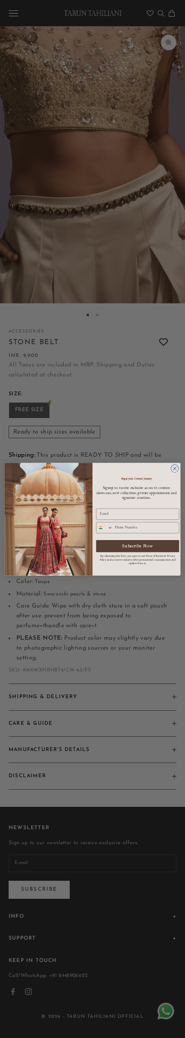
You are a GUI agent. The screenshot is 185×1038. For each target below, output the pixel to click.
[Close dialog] (175, 468)
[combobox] (104, 527)
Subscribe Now (137, 546)
